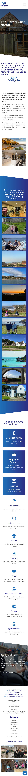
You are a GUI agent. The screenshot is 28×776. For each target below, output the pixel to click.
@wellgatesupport (14, 741)
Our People (14, 722)
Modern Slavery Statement (14, 737)
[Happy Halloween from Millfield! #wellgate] (7, 765)
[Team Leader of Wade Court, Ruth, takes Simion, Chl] (20, 765)
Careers (14, 726)
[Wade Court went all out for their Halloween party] (20, 751)
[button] (24, 4)
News (14, 720)
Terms (14, 730)
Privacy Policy (14, 728)
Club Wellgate (14, 724)
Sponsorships (14, 734)
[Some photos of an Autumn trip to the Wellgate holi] (7, 751)
